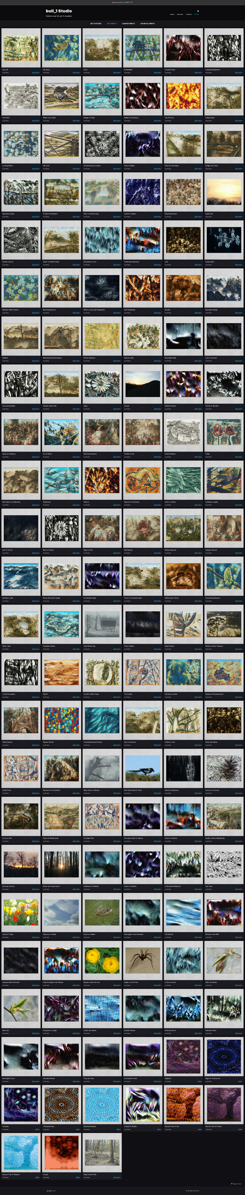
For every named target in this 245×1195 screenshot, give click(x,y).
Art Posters (95, 24)
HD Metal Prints (148, 24)
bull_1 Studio (59, 10)
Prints (197, 14)
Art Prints (111, 24)
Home (172, 14)
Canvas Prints (128, 24)
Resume (180, 14)
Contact (189, 14)
